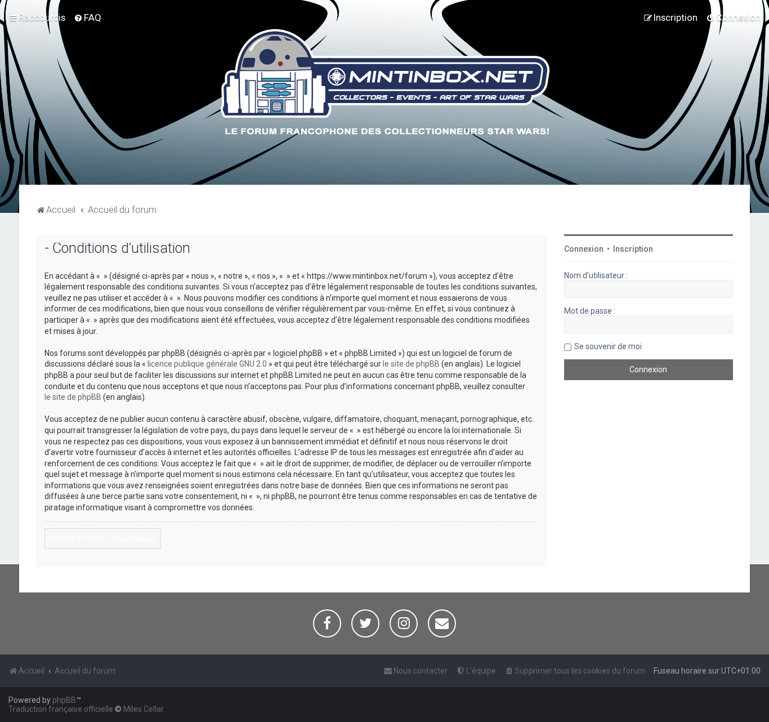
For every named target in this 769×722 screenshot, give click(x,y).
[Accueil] (385, 84)
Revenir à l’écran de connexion (103, 538)
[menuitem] (87, 17)
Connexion (583, 248)
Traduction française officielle (60, 709)
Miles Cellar (143, 709)
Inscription (633, 248)
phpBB (64, 700)
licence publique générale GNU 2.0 (207, 363)
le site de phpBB (411, 363)
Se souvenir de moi (608, 346)
